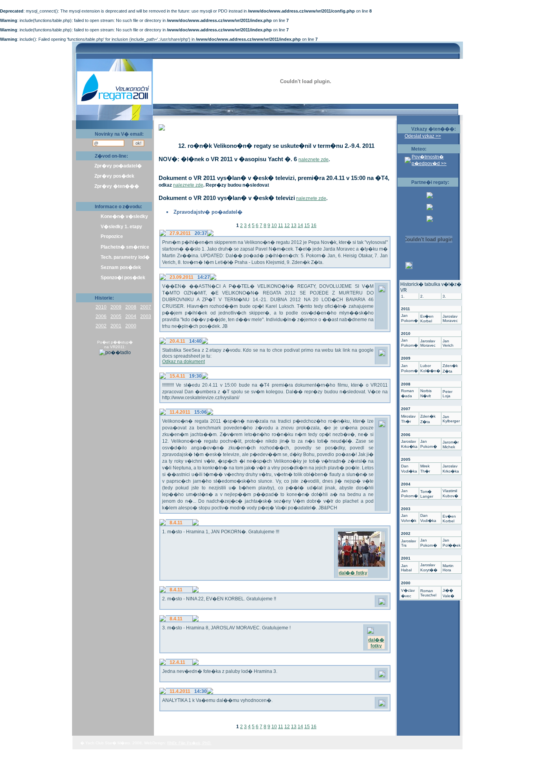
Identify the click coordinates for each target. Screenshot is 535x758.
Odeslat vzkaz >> (423, 136)
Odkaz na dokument (183, 361)
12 (287, 225)
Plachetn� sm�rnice (125, 247)
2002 (101, 326)
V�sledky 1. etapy (121, 226)
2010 (101, 307)
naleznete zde (313, 159)
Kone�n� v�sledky (124, 216)
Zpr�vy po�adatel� (118, 166)
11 (280, 225)
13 (293, 225)
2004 (130, 316)
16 (313, 225)
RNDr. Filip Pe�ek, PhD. (189, 743)
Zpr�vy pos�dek (114, 176)
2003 (145, 316)
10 (274, 225)
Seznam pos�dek (121, 267)
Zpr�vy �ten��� (116, 186)
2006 (101, 316)
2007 (145, 307)
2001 (115, 326)
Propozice (112, 236)
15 (307, 225)
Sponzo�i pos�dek (123, 277)
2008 (130, 307)
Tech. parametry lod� (125, 257)
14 (300, 225)
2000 (130, 326)
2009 (115, 307)
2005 (115, 316)
